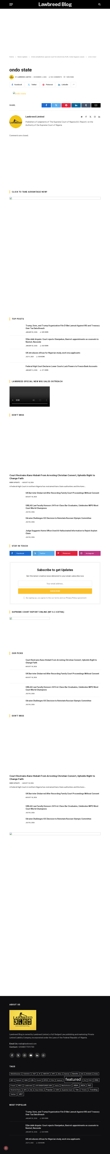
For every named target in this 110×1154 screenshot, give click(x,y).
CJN (32, 1080)
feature (59, 1080)
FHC (90, 1080)
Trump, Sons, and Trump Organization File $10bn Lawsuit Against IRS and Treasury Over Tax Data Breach (63, 327)
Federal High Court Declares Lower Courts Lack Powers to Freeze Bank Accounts (61, 366)
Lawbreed (28, 1085)
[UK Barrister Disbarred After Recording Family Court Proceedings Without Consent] (16, 495)
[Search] (99, 4)
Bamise (66, 1074)
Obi (31, 1090)
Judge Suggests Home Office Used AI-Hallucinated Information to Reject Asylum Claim (61, 532)
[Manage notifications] (6, 1148)
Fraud (13, 1085)
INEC (20, 1085)
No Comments (56, 77)
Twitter (13, 1094)
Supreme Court (67, 1090)
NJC (89, 1085)
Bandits (75, 1074)
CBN (26, 1080)
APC (53, 1074)
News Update (15, 482)
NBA (76, 1085)
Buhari (18, 1080)
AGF (34, 1074)
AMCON (46, 1074)
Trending (94, 1090)
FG (85, 1080)
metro (57, 1085)
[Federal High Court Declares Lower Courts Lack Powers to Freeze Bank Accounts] (16, 369)
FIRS (96, 1080)
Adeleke (26, 1074)
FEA (52, 1080)
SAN (57, 1090)
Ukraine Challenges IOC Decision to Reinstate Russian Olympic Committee (58, 518)
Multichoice (66, 1085)
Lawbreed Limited (24, 77)
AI (39, 1074)
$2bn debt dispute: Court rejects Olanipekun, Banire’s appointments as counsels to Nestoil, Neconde (62, 340)
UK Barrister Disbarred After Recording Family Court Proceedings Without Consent (62, 493)
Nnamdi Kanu (16, 1090)
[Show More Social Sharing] (73, 84)
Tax (77, 1089)
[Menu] (11, 4)
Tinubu (84, 1090)
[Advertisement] (55, 32)
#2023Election (16, 1074)
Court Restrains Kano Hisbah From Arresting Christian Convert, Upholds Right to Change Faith (52, 477)
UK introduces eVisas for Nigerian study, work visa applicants (53, 353)
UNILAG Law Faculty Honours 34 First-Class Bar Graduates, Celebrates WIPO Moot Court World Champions (62, 506)
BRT (12, 1080)
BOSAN (88, 1074)
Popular (49, 1090)
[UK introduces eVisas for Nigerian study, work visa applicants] (16, 355)
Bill (82, 1074)
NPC (25, 1090)
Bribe (96, 1074)
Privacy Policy (71, 598)
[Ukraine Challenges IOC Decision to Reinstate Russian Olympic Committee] (16, 521)
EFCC (46, 1080)
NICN (83, 1085)
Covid (38, 1080)
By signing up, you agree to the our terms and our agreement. (56, 598)
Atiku (59, 1074)
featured (73, 1079)
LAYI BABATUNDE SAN (43, 1085)
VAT (21, 1094)
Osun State (39, 1090)
